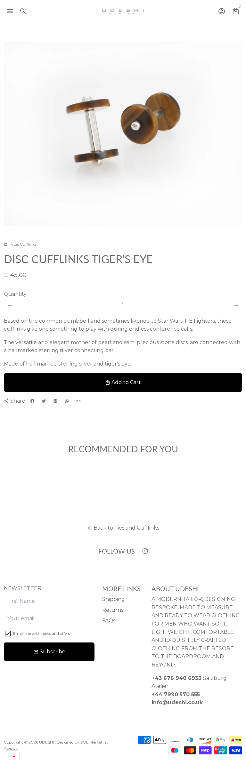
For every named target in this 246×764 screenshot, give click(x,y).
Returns (112, 610)
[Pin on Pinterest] (55, 401)
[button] (12, 756)
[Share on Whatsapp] (66, 401)
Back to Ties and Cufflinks (123, 528)
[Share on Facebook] (32, 401)
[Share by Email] (78, 401)
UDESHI (46, 742)
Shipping (113, 599)
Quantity (15, 294)
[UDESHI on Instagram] (145, 551)
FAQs (108, 621)
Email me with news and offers (41, 633)
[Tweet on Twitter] (43, 401)
